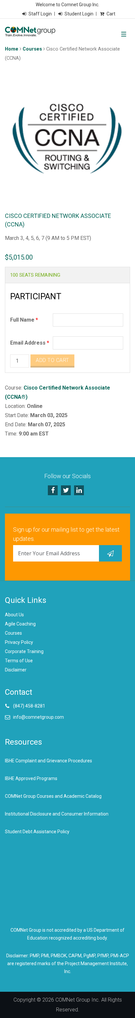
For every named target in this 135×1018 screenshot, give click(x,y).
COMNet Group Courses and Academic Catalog (53, 796)
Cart (110, 14)
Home (11, 49)
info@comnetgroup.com (38, 717)
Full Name (24, 320)
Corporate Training (24, 651)
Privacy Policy (19, 642)
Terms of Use (19, 660)
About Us (14, 614)
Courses (32, 49)
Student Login (79, 14)
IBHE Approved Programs (31, 778)
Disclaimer (16, 669)
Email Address (29, 343)
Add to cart (52, 360)
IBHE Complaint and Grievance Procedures (48, 760)
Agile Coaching (20, 623)
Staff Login (40, 14)
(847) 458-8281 (29, 706)
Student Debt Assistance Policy (37, 831)
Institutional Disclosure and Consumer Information (56, 814)
